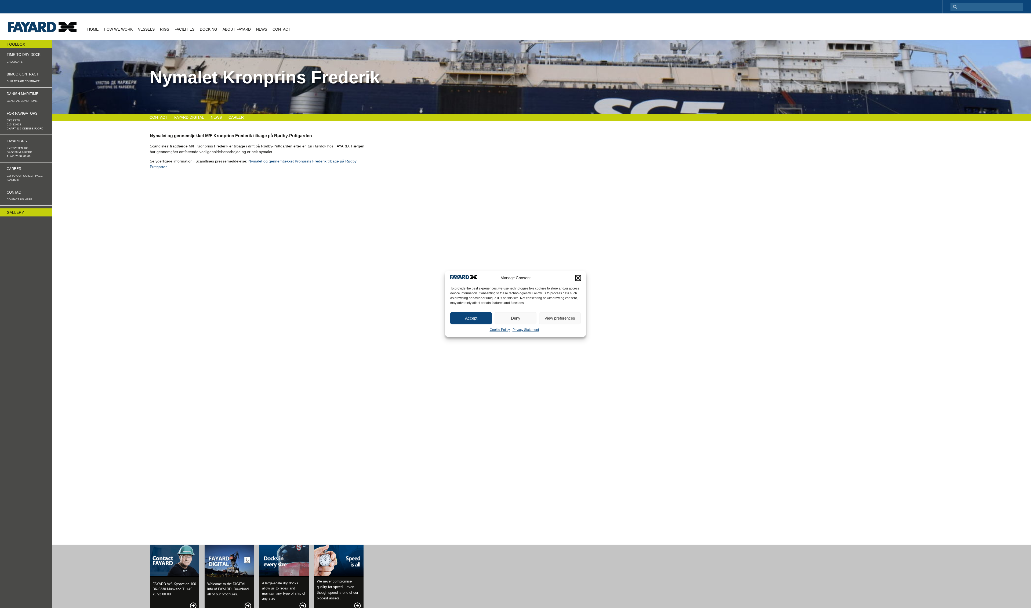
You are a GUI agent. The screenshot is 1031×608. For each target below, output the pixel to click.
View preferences (559, 318)
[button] (578, 278)
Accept (471, 318)
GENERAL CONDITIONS (22, 100)
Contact (159, 117)
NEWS (216, 117)
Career (236, 117)
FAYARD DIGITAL (189, 117)
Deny (515, 318)
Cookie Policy (500, 330)
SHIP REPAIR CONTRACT (23, 81)
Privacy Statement (526, 330)
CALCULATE (15, 61)
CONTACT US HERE (19, 199)
